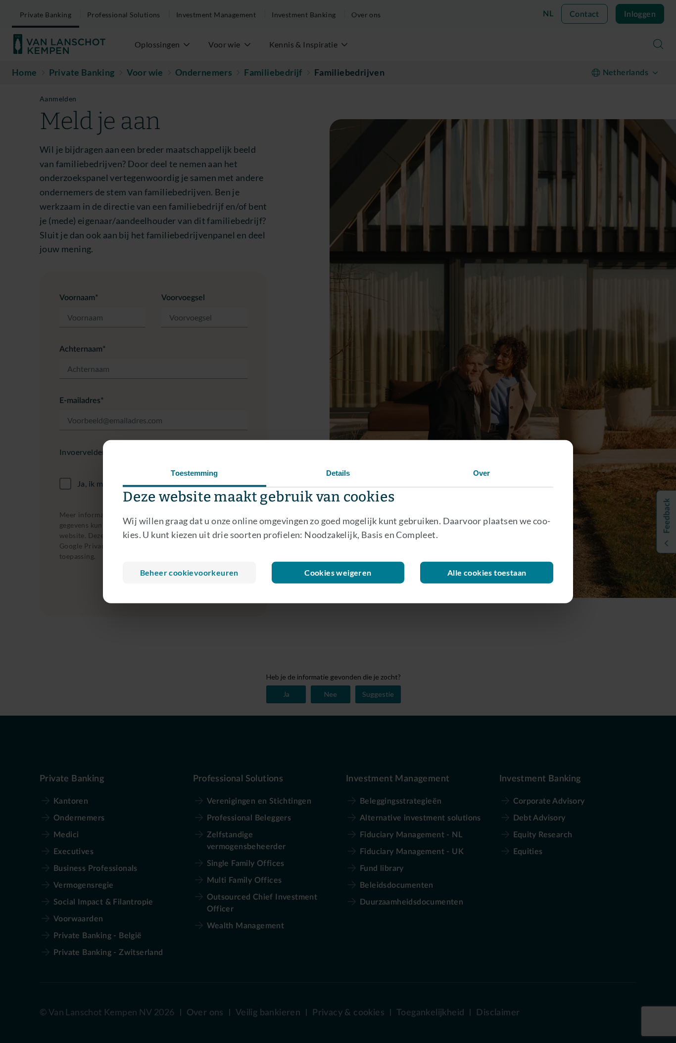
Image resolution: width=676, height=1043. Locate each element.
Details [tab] (338, 472)
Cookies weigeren (337, 572)
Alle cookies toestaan (486, 572)
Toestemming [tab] (194, 472)
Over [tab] (481, 472)
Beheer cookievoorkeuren (189, 572)
